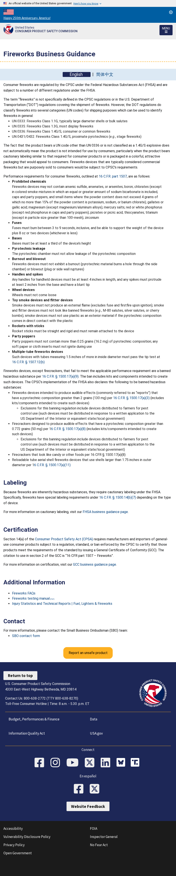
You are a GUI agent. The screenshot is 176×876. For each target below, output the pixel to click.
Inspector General (104, 836)
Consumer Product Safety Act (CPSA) (64, 539)
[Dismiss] (171, 12)
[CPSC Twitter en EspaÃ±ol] (96, 789)
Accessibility (13, 828)
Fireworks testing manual (31, 598)
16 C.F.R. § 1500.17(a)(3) (131, 398)
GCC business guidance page (94, 564)
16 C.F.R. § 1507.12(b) (28, 362)
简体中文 (104, 74)
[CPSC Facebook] (41, 763)
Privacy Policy (14, 844)
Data (93, 719)
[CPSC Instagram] (57, 763)
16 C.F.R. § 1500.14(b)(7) (117, 497)
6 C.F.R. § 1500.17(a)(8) (68, 429)
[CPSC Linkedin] (107, 763)
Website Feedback (88, 806)
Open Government (17, 853)
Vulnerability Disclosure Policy (26, 836)
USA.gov (96, 733)
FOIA (93, 828)
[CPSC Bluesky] (122, 763)
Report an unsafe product (88, 653)
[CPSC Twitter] (91, 763)
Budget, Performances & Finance (34, 719)
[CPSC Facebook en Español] (80, 789)
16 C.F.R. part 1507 (113, 176)
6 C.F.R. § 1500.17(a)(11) (52, 465)
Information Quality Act (27, 733)
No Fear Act (99, 844)
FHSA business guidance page (105, 512)
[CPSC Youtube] (74, 763)
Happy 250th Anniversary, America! (26, 18)
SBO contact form (26, 636)
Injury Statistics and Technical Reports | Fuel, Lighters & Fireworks (62, 604)
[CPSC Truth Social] (136, 763)
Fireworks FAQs (23, 593)
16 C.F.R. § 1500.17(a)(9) (60, 376)
